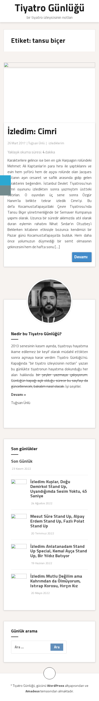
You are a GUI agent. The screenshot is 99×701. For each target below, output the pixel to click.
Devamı (81, 257)
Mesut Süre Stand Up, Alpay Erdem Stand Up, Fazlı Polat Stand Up (57, 521)
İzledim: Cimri (32, 131)
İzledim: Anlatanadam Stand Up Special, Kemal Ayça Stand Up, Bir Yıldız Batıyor (58, 551)
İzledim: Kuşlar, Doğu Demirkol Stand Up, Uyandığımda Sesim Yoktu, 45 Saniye (58, 488)
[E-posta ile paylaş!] (5, 190)
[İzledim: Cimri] (48, 98)
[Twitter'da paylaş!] (5, 180)
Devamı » (18, 394)
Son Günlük (21, 461)
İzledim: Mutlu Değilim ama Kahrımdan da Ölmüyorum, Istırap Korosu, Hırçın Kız (56, 581)
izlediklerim (56, 143)
